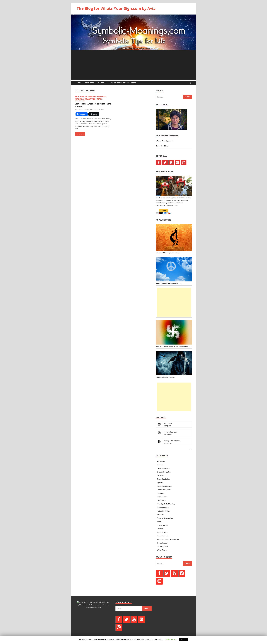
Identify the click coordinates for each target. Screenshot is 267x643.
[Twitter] (165, 162)
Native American (163, 507)
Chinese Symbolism (164, 472)
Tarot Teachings (162, 146)
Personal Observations (165, 518)
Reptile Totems (162, 525)
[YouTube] (171, 162)
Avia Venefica (91, 109)
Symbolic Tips (162, 532)
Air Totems (161, 461)
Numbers (160, 514)
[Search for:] (174, 97)
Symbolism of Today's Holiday (168, 539)
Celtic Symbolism (163, 468)
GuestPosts (92, 96)
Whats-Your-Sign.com (164, 141)
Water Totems (162, 550)
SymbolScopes (80, 101)
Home (79, 83)
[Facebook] (158, 162)
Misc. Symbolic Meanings (166, 504)
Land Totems (161, 500)
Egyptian (160, 482)
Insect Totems (162, 497)
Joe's (190, 449)
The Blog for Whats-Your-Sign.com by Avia (116, 8)
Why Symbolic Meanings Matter (123, 83)
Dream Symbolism (81, 96)
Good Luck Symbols (164, 490)
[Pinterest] (177, 162)
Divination (160, 475)
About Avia (101, 83)
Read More (80, 134)
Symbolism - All (97, 99)
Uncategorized (162, 546)
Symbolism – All (162, 536)
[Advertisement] (133, 65)
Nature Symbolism (89, 98)
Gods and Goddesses (164, 486)
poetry (159, 522)
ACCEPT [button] (184, 639)
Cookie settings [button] (170, 639)
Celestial (160, 465)
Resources (89, 83)
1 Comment (100, 109)
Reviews (88, 99)
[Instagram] (183, 162)
